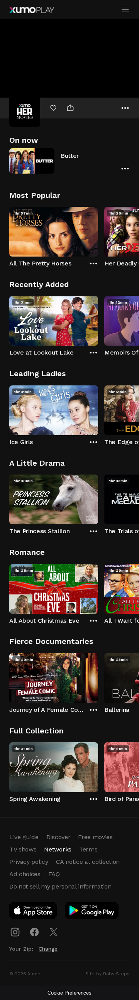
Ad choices (25, 874)
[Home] (31, 10)
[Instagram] (15, 932)
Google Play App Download (92, 912)
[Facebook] (34, 932)
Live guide (24, 837)
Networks (57, 849)
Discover (58, 837)
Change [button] (48, 949)
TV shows (22, 849)
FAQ (54, 874)
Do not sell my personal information (60, 886)
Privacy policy (28, 861)
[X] (53, 932)
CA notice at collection (88, 861)
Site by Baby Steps (107, 973)
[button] (69, 160)
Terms (88, 849)
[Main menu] (125, 9)
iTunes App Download (33, 912)
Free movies (95, 837)
